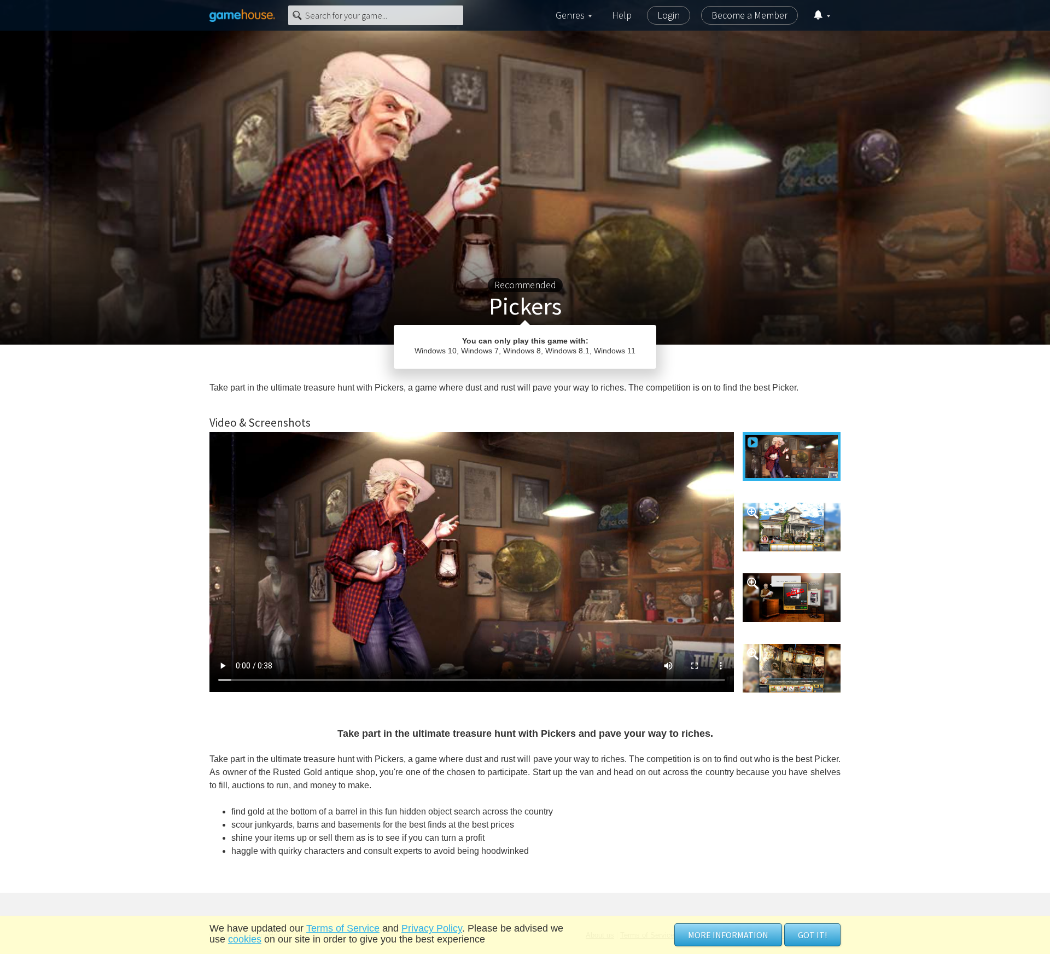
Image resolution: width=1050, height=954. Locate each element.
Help (622, 15)
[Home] (242, 15)
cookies (244, 939)
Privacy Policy (431, 928)
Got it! (812, 934)
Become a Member (749, 15)
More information (728, 934)
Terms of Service (343, 928)
